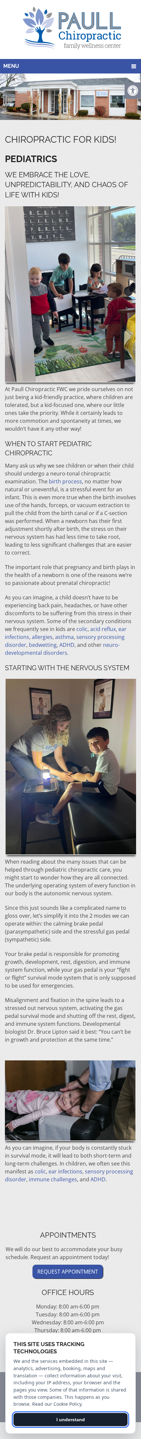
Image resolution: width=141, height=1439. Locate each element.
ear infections (65, 1171)
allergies (42, 637)
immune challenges (53, 1179)
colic (82, 629)
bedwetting (43, 644)
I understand (70, 1419)
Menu (11, 66)
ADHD (66, 644)
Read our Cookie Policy (56, 1404)
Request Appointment (67, 1271)
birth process (65, 481)
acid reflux (103, 629)
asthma (64, 637)
